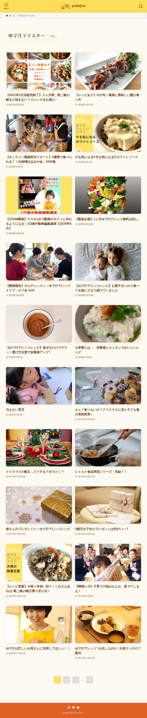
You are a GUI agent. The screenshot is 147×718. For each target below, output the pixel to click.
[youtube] (78, 707)
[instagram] (69, 707)
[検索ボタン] (141, 6)
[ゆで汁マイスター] (73, 6)
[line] (73, 707)
